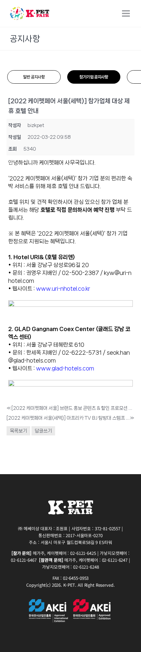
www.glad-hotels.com (65, 368)
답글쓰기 (43, 430)
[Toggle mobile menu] (126, 13)
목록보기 (18, 430)
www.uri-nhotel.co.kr (63, 288)
